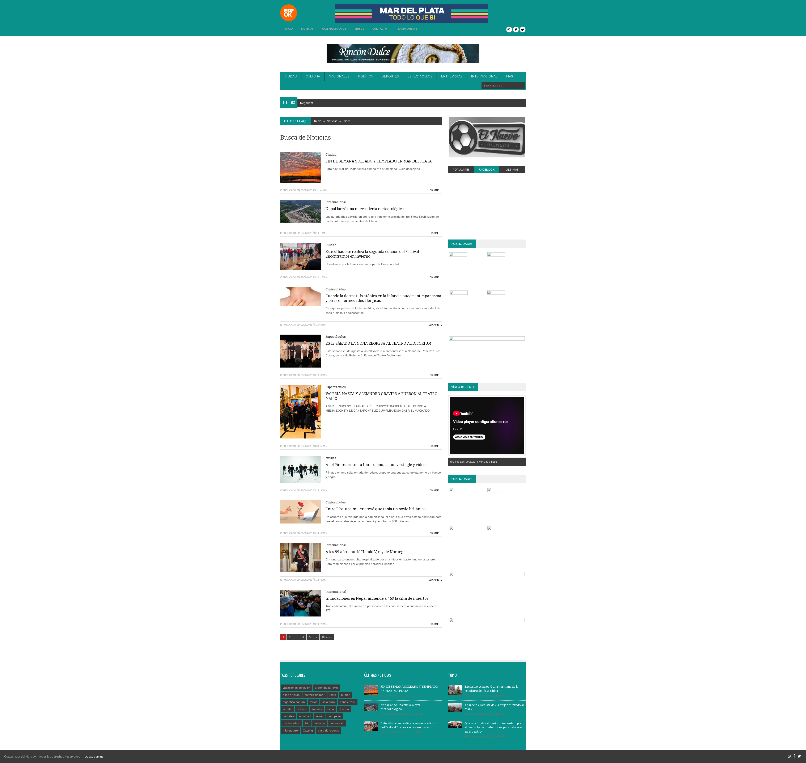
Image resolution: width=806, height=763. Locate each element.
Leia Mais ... (435, 190)
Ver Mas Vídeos (488, 461)
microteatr (337, 723)
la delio (287, 709)
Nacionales (339, 76)
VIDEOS (359, 28)
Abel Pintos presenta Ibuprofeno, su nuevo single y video (375, 464)
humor (345, 694)
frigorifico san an (294, 702)
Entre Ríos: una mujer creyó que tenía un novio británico (375, 509)
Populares (461, 169)
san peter (334, 716)
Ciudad (290, 76)
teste (333, 694)
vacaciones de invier (296, 687)
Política (365, 76)
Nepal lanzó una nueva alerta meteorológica (365, 209)
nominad (305, 716)
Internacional (484, 76)
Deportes (390, 76)
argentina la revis (326, 687)
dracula (344, 709)
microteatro (290, 730)
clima (330, 709)
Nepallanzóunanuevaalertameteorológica (328, 103)
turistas (317, 709)
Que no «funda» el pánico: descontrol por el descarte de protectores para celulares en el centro (493, 727)
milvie (313, 702)
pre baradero (291, 723)
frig (307, 723)
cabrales (288, 716)
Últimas (512, 169)
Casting (308, 730)
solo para (328, 702)
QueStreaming (93, 756)
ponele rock (347, 702)
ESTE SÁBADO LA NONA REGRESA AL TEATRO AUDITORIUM (378, 343)
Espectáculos (419, 76)
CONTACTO (379, 28)
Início (317, 121)
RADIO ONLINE (407, 28)
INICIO (288, 28)
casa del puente (328, 730)
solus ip (302, 709)
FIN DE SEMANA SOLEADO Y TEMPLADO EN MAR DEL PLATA (379, 161)
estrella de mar (314, 694)
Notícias (332, 121)
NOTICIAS (307, 28)
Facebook (487, 169)
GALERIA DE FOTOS (334, 28)
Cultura (313, 76)
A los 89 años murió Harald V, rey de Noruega (366, 552)
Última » (327, 637)
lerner (319, 716)
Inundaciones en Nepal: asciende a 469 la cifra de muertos (377, 598)
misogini (319, 723)
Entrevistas (451, 76)
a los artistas (291, 694)
